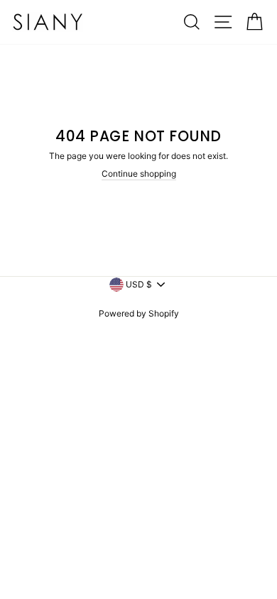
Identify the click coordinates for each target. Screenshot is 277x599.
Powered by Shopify (139, 313)
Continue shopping (139, 173)
